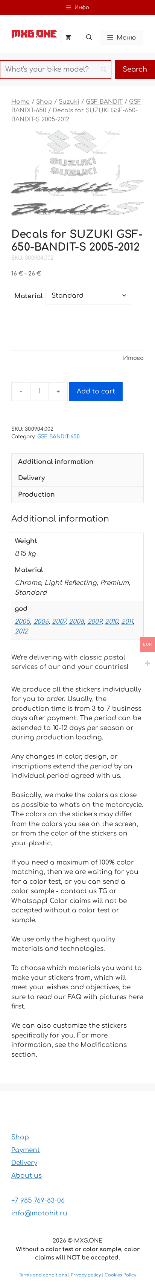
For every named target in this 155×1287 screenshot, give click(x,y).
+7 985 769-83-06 (38, 1200)
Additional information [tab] (56, 461)
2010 (111, 621)
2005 (22, 621)
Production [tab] (36, 494)
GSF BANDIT (104, 101)
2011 (127, 621)
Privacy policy (86, 1275)
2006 (41, 621)
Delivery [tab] (31, 478)
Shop (44, 101)
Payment (25, 1150)
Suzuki (69, 101)
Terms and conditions (43, 1275)
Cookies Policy (120, 1275)
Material (28, 296)
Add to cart (96, 391)
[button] (89, 37)
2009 (94, 621)
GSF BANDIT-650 (58, 436)
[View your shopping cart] (68, 37)
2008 (76, 621)
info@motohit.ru (39, 1213)
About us (26, 1175)
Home (20, 101)
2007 (58, 621)
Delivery (24, 1162)
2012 (21, 631)
